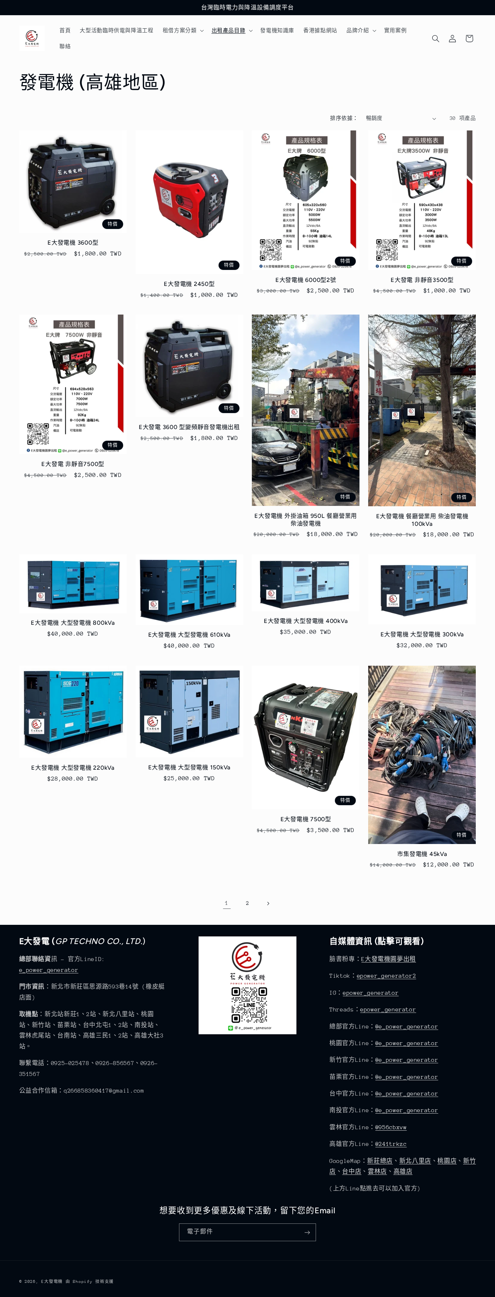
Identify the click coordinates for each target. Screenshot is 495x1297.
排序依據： (344, 118)
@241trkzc (391, 1144)
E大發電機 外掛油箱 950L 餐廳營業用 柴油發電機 (305, 519)
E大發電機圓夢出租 (388, 959)
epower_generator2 (386, 976)
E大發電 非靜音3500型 (422, 280)
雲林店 (377, 1171)
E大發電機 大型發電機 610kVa (189, 634)
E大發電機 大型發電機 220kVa (73, 767)
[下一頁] (268, 903)
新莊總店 (380, 1161)
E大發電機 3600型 (72, 242)
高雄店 (403, 1171)
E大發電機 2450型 (189, 283)
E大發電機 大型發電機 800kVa (73, 622)
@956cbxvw (391, 1127)
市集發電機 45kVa (422, 854)
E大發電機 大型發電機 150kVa (189, 767)
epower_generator (371, 993)
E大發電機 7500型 (305, 819)
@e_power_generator (406, 1026)
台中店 (351, 1171)
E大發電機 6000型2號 (305, 280)
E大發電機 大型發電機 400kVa (306, 621)
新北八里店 (415, 1161)
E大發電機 (52, 1281)
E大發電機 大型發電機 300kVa (422, 634)
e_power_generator (49, 970)
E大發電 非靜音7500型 (72, 464)
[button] (182, 30)
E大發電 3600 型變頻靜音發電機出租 (189, 427)
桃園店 (447, 1161)
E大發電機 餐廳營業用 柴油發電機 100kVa (422, 520)
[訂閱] (307, 1232)
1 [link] (227, 903)
